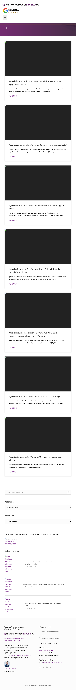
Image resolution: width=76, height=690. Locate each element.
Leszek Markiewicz (9, 668)
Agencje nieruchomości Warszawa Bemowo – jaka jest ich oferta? (38, 145)
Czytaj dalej (12, 96)
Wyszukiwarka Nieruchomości (50, 631)
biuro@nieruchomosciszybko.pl (52, 662)
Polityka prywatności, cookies (50, 638)
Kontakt (43, 635)
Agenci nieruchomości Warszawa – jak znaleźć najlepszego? (35, 396)
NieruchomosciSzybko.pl (43, 685)
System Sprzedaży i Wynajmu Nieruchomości (17, 655)
